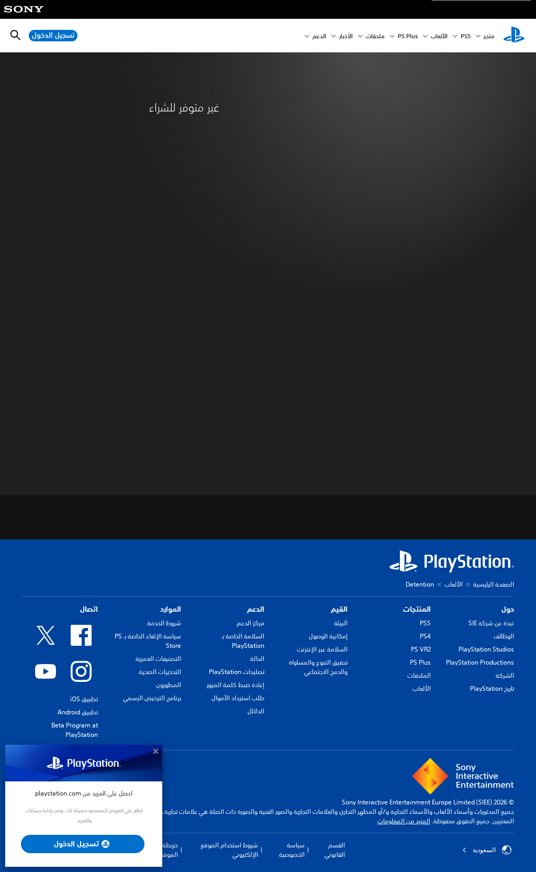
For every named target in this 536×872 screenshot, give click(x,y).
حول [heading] (507, 609)
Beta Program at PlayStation (74, 730)
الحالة (257, 658)
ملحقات (375, 36)
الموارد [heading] (170, 609)
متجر (489, 36)
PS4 (425, 636)
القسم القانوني (335, 850)
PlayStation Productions (480, 662)
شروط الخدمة (164, 623)
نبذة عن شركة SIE (491, 623)
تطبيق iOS (84, 698)
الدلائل (256, 711)
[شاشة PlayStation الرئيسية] (514, 35)
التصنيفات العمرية (158, 658)
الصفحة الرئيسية (493, 584)
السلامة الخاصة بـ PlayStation (242, 641)
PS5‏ (466, 36)
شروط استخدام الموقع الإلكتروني (229, 850)
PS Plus (408, 36)
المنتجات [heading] (417, 609)
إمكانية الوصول (328, 636)
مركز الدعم (250, 623)
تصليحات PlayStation (236, 671)
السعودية (484, 850)
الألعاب (439, 36)
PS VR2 (421, 649)
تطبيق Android (78, 712)
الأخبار (346, 36)
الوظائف (504, 636)
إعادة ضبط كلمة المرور (235, 684)
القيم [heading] (339, 609)
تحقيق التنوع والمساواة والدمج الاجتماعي (318, 667)
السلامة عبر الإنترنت (322, 649)
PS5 (425, 623)
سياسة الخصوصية (291, 850)
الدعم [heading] (255, 609)
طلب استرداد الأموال (237, 697)
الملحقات (419, 675)
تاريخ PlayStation (492, 688)
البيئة (341, 623)
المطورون (168, 684)
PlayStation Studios (486, 649)
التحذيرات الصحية (160, 671)
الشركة (505, 675)
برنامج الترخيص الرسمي (152, 697)
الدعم (319, 36)
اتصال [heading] (89, 609)
